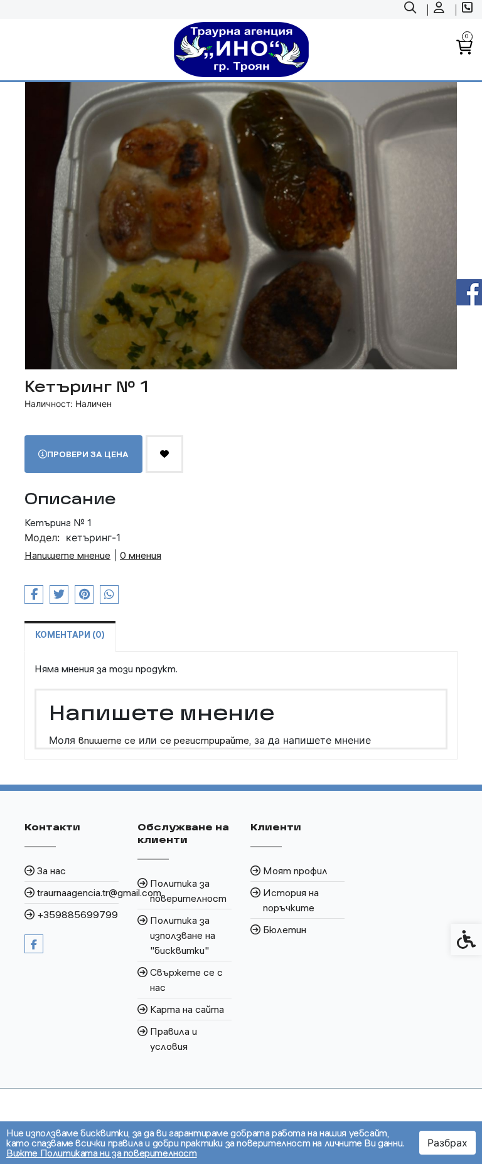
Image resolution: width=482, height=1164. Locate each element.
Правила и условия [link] (173, 1038)
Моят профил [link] (295, 870)
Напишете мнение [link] (67, 555)
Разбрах (447, 1142)
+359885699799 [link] (77, 914)
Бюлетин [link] (284, 929)
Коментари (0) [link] (70, 634)
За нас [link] (51, 870)
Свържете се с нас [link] (186, 979)
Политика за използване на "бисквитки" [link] (182, 935)
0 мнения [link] (140, 555)
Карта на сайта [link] (187, 1009)
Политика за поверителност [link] (188, 890)
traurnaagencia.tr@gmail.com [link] (78, 892)
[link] (411, 9)
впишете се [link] (107, 740)
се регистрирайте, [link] (205, 740)
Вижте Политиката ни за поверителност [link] (101, 1152)
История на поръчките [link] (291, 900)
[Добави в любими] (164, 454)
